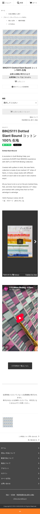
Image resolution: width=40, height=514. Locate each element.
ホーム (3, 10)
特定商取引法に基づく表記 (30, 120)
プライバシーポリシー (20, 499)
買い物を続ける (33, 440)
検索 (21, 3)
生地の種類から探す (14, 14)
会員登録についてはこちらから (20, 77)
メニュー (8, 3)
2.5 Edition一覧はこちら (20, 366)
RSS (7, 495)
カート (34, 3)
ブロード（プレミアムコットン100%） (15, 17)
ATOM (13, 495)
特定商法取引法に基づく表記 (25, 495)
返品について (34, 117)
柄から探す (11, 20)
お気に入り (21, 81)
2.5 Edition (11, 24)
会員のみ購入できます (21, 112)
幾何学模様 (21, 20)
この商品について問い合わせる (28, 436)
